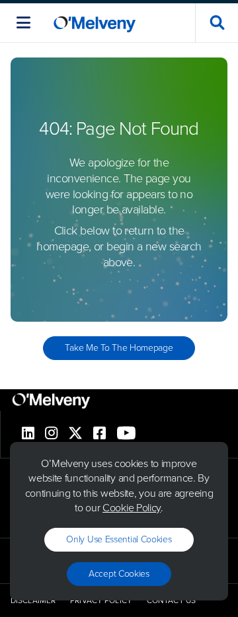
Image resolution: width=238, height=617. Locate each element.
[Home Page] (95, 22)
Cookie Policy (131, 507)
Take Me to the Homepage (119, 348)
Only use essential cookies (118, 539)
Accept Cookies (119, 574)
